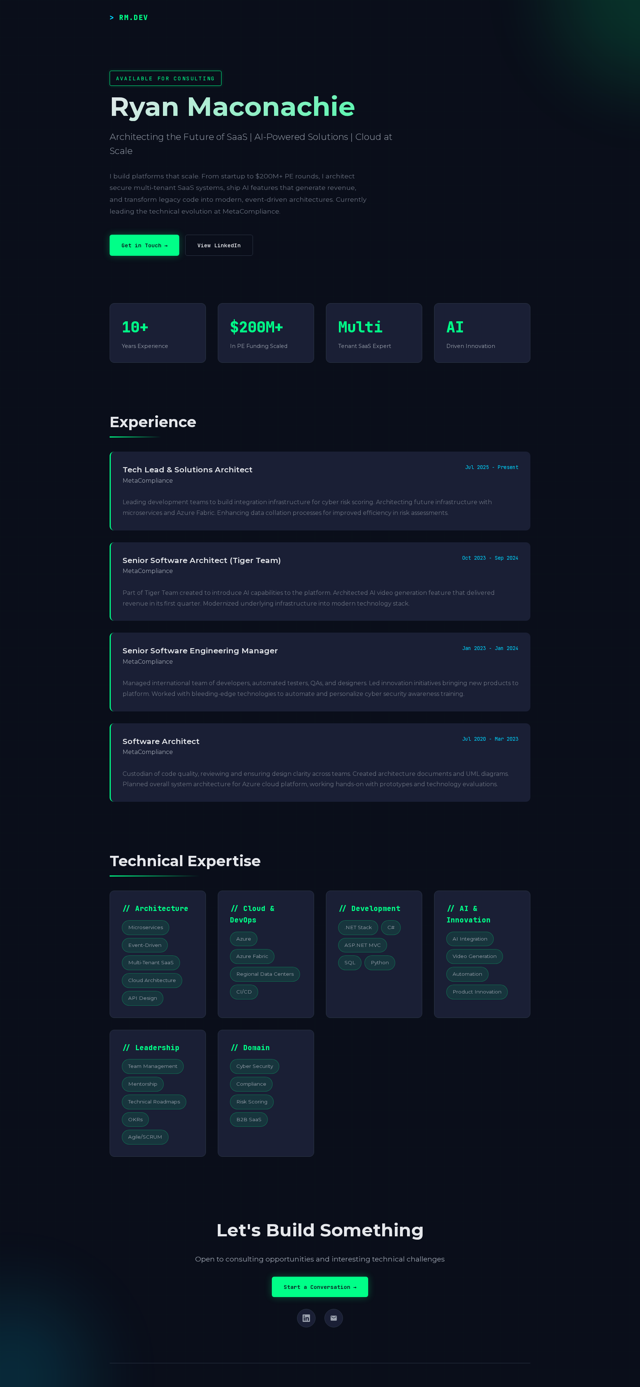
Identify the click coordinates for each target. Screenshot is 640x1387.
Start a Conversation (320, 1286)
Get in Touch (144, 245)
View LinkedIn (219, 245)
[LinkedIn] (306, 1318)
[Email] (333, 1318)
